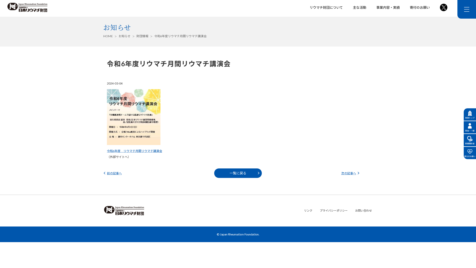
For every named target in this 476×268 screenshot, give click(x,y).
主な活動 (359, 7)
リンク (308, 210)
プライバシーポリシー (334, 210)
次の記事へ (348, 173)
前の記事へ (114, 173)
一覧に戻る (238, 173)
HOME (108, 36)
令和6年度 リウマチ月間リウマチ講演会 (134, 151)
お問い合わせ (363, 210)
